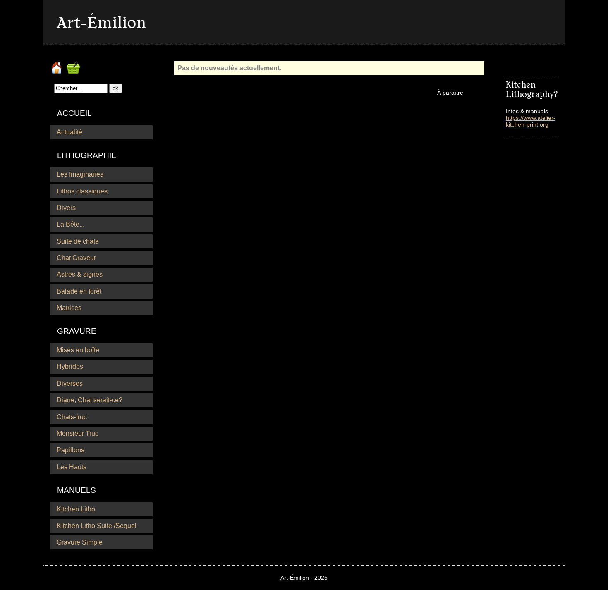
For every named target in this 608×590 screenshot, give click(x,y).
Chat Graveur (76, 257)
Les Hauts (71, 467)
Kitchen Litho (76, 509)
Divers (66, 207)
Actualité (69, 132)
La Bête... (70, 224)
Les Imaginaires (80, 174)
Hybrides (70, 366)
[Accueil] (57, 64)
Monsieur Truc (77, 433)
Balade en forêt (79, 291)
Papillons (70, 450)
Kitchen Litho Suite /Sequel (96, 525)
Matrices (69, 307)
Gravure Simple (80, 542)
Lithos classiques (82, 191)
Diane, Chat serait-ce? (89, 400)
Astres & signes (80, 274)
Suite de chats (77, 241)
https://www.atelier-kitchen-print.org (530, 121)
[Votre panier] (74, 64)
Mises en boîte (78, 350)
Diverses (70, 383)
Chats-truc (72, 416)
